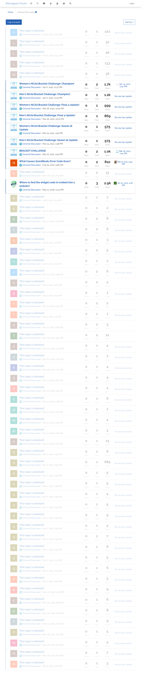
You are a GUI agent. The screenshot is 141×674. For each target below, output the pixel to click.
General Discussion (31, 34)
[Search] (70, 3)
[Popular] (51, 3)
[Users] (57, 3)
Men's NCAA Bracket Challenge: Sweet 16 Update (48, 140)
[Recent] (37, 3)
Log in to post (14, 22)
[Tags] (44, 3)
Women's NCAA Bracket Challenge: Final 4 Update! (49, 104)
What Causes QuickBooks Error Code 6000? (45, 161)
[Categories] (31, 3)
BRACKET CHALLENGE (32, 150)
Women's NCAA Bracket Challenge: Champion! (46, 83)
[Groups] (64, 3)
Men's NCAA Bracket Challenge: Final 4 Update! (47, 115)
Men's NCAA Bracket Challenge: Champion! (44, 94)
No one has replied (123, 33)
